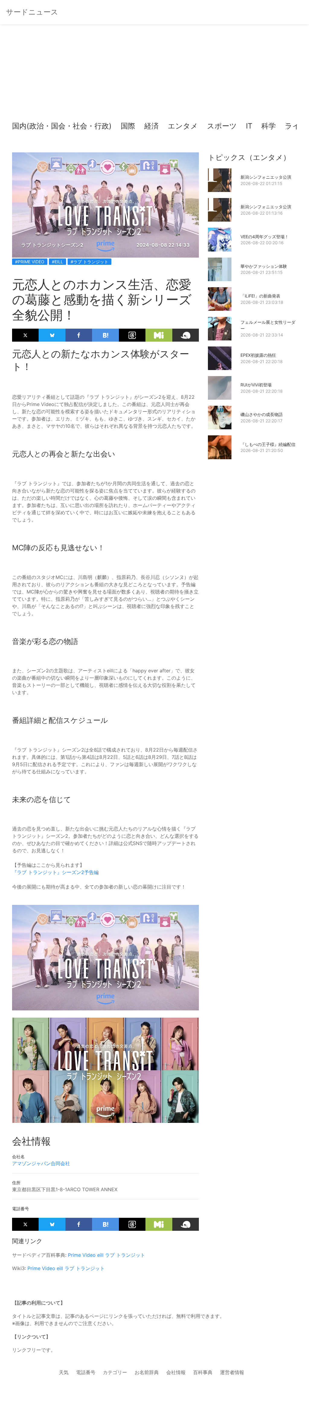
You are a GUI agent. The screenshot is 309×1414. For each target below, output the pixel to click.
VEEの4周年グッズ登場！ (265, 236)
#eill (57, 261)
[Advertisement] (154, 72)
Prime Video (82, 1255)
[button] (22, 126)
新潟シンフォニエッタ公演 (266, 177)
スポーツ (222, 126)
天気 (63, 1372)
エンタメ (183, 126)
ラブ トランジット (125, 1255)
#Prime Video (29, 261)
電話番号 (85, 1372)
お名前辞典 (147, 1372)
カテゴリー (115, 1372)
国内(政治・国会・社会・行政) (62, 126)
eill (100, 1255)
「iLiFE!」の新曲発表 (260, 295)
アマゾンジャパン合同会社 (41, 1163)
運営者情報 (232, 1372)
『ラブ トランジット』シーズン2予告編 (55, 872)
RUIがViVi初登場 (256, 384)
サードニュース (32, 12)
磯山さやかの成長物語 (262, 414)
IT (249, 126)
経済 (151, 126)
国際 (128, 126)
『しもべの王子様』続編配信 (268, 444)
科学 (268, 126)
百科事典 (202, 1372)
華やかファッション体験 (264, 266)
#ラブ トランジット (89, 261)
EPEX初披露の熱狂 (258, 355)
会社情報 (176, 1372)
